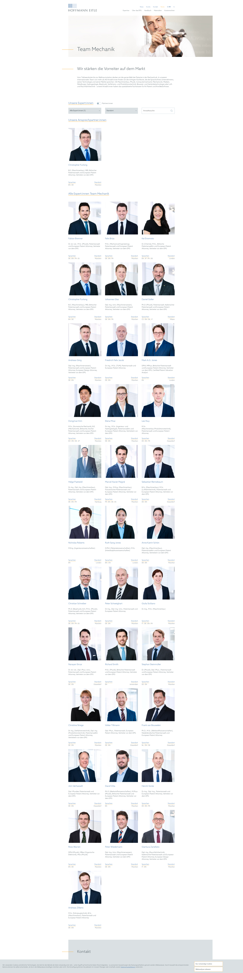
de (168, 7)
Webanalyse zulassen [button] (203, 969)
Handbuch (147, 10)
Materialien (158, 10)
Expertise (126, 10)
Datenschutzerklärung (128, 967)
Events (148, 7)
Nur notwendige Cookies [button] (204, 964)
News (141, 7)
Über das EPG (137, 10)
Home (162, 7)
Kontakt (155, 7)
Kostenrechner (169, 10)
